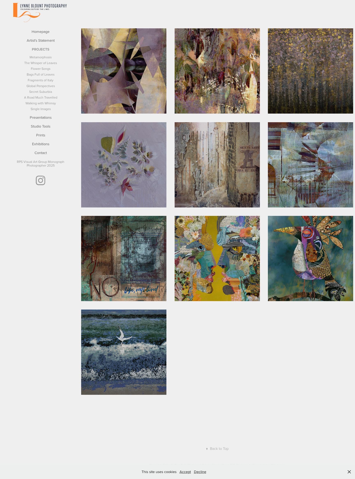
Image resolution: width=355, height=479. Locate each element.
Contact (41, 152)
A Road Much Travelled (40, 97)
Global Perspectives (41, 86)
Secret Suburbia (40, 91)
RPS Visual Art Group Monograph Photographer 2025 (40, 163)
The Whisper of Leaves (40, 63)
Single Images (41, 109)
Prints (40, 135)
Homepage (41, 31)
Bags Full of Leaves (40, 74)
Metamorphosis (41, 57)
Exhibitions (40, 143)
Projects (40, 49)
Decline (200, 471)
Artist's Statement (41, 40)
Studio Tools (40, 126)
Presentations (41, 117)
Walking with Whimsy (40, 103)
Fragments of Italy (40, 80)
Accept (185, 471)
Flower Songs (40, 68)
